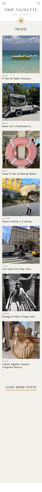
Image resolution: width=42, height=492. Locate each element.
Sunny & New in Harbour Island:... (19, 174)
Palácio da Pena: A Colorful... (17, 221)
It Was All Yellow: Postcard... (17, 78)
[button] (38, 3)
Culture (6, 218)
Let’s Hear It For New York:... (17, 269)
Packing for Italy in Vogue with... (19, 316)
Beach (5, 75)
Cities (5, 266)
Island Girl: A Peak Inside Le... (17, 126)
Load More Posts (21, 387)
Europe (5, 313)
